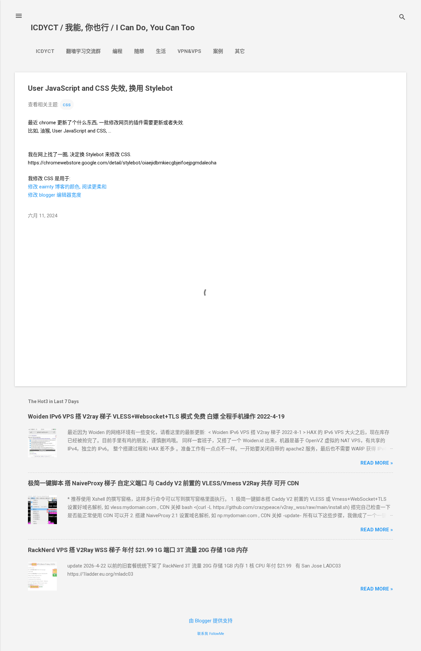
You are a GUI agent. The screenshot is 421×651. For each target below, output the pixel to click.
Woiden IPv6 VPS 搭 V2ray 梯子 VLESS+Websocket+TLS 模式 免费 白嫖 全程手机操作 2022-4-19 (156, 416)
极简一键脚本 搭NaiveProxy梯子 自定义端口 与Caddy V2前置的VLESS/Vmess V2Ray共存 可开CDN (163, 483)
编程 (117, 51)
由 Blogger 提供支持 (211, 621)
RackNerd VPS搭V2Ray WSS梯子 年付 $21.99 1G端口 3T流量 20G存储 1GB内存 (138, 549)
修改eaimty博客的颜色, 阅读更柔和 (67, 187)
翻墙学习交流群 (83, 51)
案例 (218, 51)
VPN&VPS (189, 51)
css (67, 105)
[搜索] (402, 18)
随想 (139, 51)
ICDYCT (45, 51)
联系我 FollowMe (210, 634)
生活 (161, 51)
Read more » (376, 463)
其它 (240, 51)
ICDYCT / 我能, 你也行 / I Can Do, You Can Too (113, 27)
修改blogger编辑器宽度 (54, 195)
